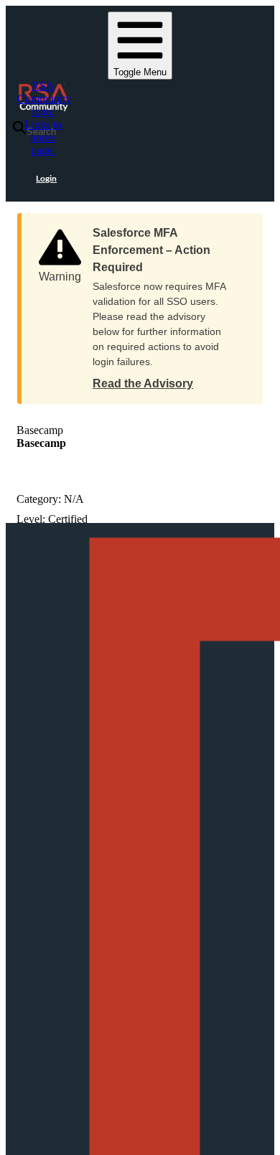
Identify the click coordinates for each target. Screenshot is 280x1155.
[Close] (238, 228)
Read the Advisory (143, 383)
